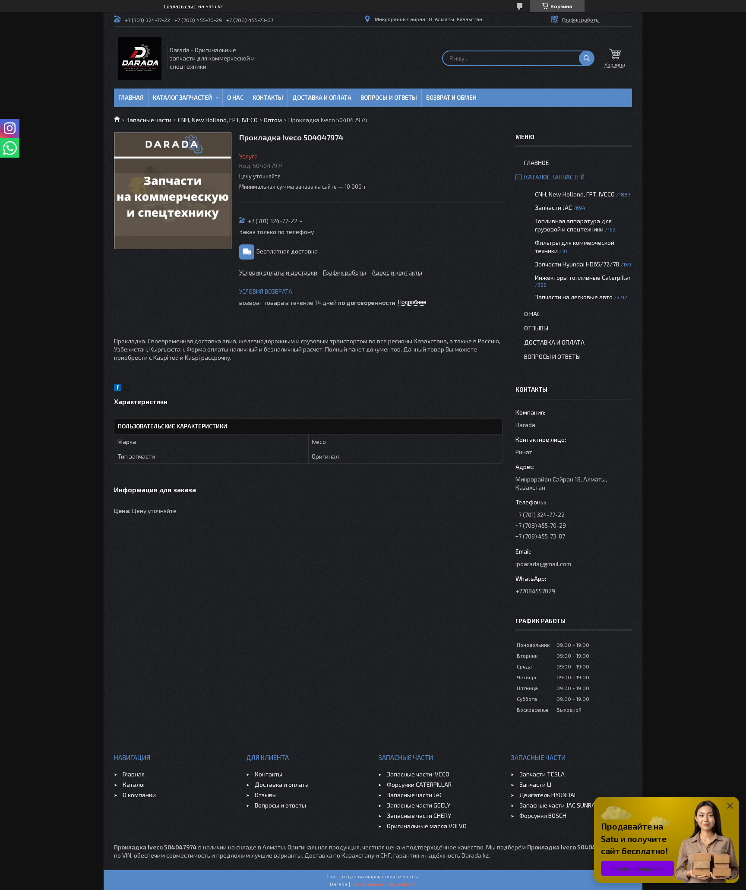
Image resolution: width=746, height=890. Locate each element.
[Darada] (139, 58)
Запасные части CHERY (419, 815)
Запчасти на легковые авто (574, 297)
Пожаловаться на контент (383, 884)
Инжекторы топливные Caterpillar (583, 277)
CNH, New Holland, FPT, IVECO (218, 120)
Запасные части (148, 120)
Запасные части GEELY (418, 805)
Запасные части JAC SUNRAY (558, 805)
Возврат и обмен (451, 97)
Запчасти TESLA (542, 774)
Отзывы (536, 328)
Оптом (273, 120)
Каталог (134, 784)
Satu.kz (411, 876)
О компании (139, 794)
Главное (536, 162)
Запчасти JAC (553, 207)
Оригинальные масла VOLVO (427, 826)
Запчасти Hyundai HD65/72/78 (577, 264)
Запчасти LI (535, 784)
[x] (126, 388)
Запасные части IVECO (418, 774)
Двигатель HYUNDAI (547, 794)
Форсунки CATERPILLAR (419, 784)
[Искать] (586, 58)
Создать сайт (180, 6)
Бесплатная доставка (287, 250)
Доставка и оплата (321, 97)
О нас (235, 97)
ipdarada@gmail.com (543, 563)
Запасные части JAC (415, 794)
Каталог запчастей (182, 97)
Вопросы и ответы (388, 97)
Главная (131, 97)
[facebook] (117, 388)
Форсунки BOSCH (542, 815)
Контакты (268, 97)
